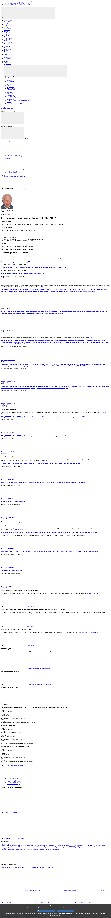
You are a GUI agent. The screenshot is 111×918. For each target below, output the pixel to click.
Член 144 (11, 529)
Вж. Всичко (4, 277)
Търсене (3, 110)
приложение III (19, 529)
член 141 (29, 613)
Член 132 (99, 412)
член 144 (5, 414)
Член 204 (53, 258)
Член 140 (24, 613)
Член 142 (44, 460)
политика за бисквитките (94, 913)
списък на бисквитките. (55, 915)
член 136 (104, 412)
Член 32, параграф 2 (94, 593)
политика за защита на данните (77, 913)
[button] (57, 147)
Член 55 (43, 286)
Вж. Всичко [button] (4, 763)
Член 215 (89, 337)
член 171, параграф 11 (62, 258)
